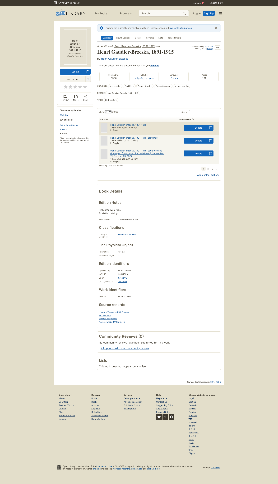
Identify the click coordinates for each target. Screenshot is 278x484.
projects (97, 469)
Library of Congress (107, 312)
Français (193, 415)
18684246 (122, 281)
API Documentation (133, 402)
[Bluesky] (159, 417)
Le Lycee (149, 78)
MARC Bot (209, 46)
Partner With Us (66, 405)
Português (194, 432)
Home (94, 398)
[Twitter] (165, 417)
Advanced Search (99, 415)
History (210, 49)
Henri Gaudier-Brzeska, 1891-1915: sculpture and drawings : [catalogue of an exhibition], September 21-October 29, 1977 (137, 153)
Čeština (192, 402)
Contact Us (161, 402)
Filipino (192, 453)
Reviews (150, 38)
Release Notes (163, 412)
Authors (95, 405)
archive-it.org (154, 469)
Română (192, 436)
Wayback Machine (121, 469)
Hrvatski (193, 422)
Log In (197, 13)
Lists (160, 38)
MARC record (123, 312)
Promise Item (105, 315)
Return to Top (98, 419)
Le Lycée (138, 78)
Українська (194, 446)
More (64, 133)
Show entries (108, 112)
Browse (124, 13)
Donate (198, 3)
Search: (184, 112)
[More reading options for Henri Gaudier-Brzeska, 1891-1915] (88, 79)
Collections (96, 412)
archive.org (136, 469)
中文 (191, 450)
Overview (107, 38)
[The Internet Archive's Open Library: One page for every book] (70, 13)
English (192, 408)
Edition (104, 119)
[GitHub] (171, 417)
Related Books (174, 38)
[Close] (216, 28)
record (114, 318)
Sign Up (209, 13)
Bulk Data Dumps (132, 405)
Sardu (191, 439)
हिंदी (190, 419)
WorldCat (64, 115)
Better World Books (69, 125)
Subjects (95, 408)
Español (192, 412)
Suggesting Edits (164, 405)
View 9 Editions (123, 38)
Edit (217, 47)
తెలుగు (191, 443)
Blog (61, 412)
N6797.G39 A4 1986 (127, 234)
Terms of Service (67, 415)
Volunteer (63, 402)
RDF (212, 382)
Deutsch (193, 405)
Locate (75, 71)
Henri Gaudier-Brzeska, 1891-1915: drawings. (134, 137)
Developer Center (132, 398)
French (174, 78)
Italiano (192, 426)
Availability (185, 119)
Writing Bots (130, 408)
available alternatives (181, 28)
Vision (62, 398)
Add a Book (162, 408)
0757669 (215, 467)
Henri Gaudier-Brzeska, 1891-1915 (134, 46)
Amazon (63, 129)
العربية (191, 398)
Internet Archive (104, 466)
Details (138, 38)
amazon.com (105, 318)
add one (154, 65)
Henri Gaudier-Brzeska (114, 58)
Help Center (162, 398)
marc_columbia (105, 322)
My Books (101, 13)
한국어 (192, 429)
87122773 (122, 278)
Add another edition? (208, 175)
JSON (218, 382)
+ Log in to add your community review (125, 348)
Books (94, 402)
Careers (62, 408)
